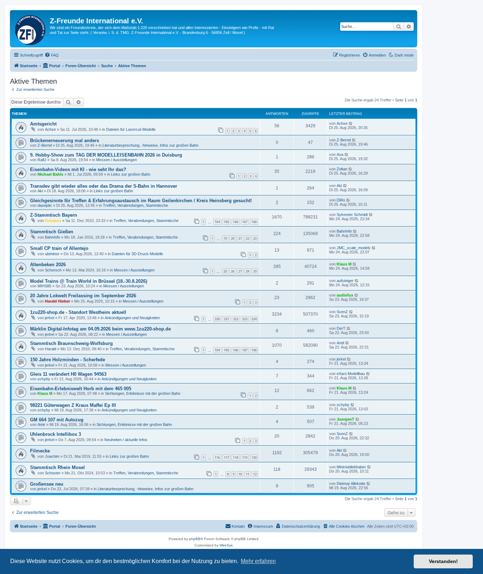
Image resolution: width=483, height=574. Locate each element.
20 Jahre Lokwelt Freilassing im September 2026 (83, 295)
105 (226, 350)
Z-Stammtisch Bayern (53, 215)
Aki (40, 191)
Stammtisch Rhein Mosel (57, 467)
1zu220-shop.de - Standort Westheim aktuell (78, 312)
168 (254, 221)
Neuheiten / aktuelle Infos (125, 440)
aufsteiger (345, 281)
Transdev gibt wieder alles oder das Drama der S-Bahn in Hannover (103, 186)
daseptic (44, 205)
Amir (41, 424)
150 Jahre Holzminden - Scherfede (67, 359)
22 (247, 238)
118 (235, 457)
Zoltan (342, 169)
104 (217, 350)
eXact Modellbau (351, 373)
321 (226, 319)
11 (247, 474)
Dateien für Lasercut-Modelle (131, 129)
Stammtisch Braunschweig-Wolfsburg (71, 343)
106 (235, 350)
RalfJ (41, 160)
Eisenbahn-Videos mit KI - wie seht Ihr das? (78, 169)
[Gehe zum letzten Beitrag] (351, 123)
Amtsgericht (43, 124)
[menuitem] (52, 55)
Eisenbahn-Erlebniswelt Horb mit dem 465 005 (80, 388)
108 (254, 350)
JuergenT (345, 419)
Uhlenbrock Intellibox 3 (55, 434)
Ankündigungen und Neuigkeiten (132, 318)
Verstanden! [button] (443, 561)
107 (245, 350)
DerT (341, 328)
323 (245, 319)
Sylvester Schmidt (352, 214)
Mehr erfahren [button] (258, 561)
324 (254, 319)
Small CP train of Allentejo (59, 248)
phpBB (194, 539)
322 (235, 319)
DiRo (341, 200)
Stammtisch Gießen (51, 231)
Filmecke (40, 450)
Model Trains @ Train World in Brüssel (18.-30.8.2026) (88, 281)
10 (240, 474)
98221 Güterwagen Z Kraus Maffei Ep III (73, 405)
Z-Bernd (44, 145)
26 (232, 271)
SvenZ (342, 312)
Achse (50, 129)
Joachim (52, 456)
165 (226, 221)
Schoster (52, 473)
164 (217, 221)
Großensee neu (46, 484)
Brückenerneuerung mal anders (64, 140)
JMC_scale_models (354, 248)
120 (254, 457)
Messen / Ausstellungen (116, 160)
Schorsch (53, 270)
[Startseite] (31, 29)
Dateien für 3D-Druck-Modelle (137, 254)
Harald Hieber (57, 301)
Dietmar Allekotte (351, 483)
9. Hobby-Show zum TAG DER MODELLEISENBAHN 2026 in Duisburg (106, 155)
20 (232, 238)
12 (255, 474)
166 (235, 221)
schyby (43, 379)
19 (225, 238)
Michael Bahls (50, 174)
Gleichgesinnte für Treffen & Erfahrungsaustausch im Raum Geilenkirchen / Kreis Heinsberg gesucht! (141, 200)
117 (226, 457)
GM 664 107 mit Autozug (56, 419)
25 (225, 271)
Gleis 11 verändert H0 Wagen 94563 (68, 374)
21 (240, 238)
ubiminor (52, 254)
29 (255, 271)
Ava (340, 154)
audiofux (345, 295)
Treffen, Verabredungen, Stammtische (135, 205)
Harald (50, 349)
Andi (340, 343)
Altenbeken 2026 (48, 264)
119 (245, 457)
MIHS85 (44, 286)
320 (217, 319)
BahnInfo (52, 237)
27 (240, 271)
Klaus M (344, 264)
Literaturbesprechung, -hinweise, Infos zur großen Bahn (150, 145)
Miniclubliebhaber (351, 467)
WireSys (226, 545)
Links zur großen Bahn (130, 174)
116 (217, 457)
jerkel (49, 318)
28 (247, 271)
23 (255, 238)
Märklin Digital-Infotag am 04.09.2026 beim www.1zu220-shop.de (100, 329)
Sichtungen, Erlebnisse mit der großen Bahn (142, 393)
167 (245, 221)
